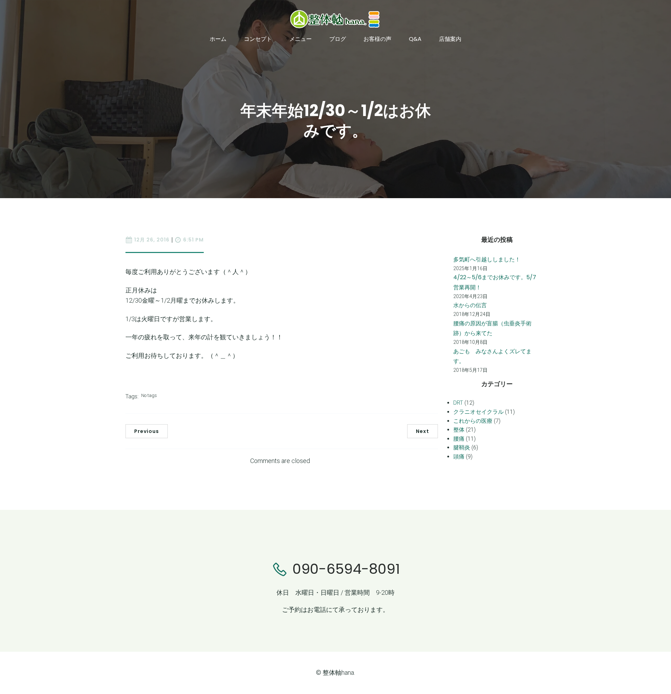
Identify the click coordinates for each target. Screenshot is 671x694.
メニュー (300, 39)
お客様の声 (377, 39)
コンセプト (258, 39)
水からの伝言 (470, 305)
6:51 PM (193, 239)
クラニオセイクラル (478, 412)
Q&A (415, 39)
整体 (458, 429)
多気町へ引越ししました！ (486, 259)
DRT (458, 402)
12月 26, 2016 (151, 239)
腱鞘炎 (461, 447)
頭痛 (458, 456)
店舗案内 (450, 39)
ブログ (337, 39)
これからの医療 (472, 421)
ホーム (218, 39)
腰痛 (458, 438)
